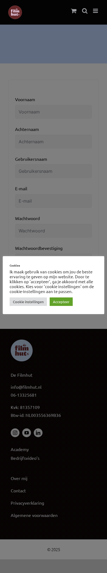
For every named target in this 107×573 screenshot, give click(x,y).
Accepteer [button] (61, 301)
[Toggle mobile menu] (96, 11)
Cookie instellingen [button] (28, 301)
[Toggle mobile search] (85, 11)
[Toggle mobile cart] (74, 11)
